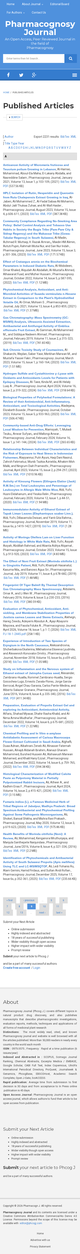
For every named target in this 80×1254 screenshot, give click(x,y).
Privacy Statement (40, 1246)
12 (8, 912)
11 (57, 906)
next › (42, 912)
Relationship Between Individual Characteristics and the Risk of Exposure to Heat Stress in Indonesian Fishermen (40, 453)
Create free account (16, 967)
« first (10, 900)
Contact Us (39, 12)
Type (14, 143)
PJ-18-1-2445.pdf (14, 634)
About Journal (31, 4)
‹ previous (28, 900)
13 (21, 912)
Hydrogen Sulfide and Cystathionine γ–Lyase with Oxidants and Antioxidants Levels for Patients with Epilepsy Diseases (38, 378)
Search (15, 117)
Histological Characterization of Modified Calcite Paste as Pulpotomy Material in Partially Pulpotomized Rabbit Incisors (37, 778)
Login (36, 967)
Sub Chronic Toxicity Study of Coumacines (33, 349)
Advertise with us (40, 1240)
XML (73, 136)
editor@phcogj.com (31, 1223)
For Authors (14, 12)
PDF (5, 186)
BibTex (65, 136)
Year (21, 143)
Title (7, 143)
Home (11, 4)
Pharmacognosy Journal (40, 28)
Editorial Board (59, 4)
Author (9, 136)
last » (59, 912)
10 (44, 906)
